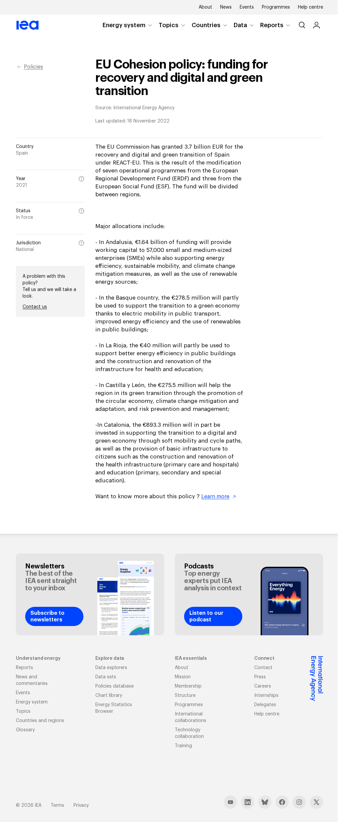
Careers (262, 686)
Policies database (114, 686)
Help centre (310, 7)
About (205, 7)
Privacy (81, 805)
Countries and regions (40, 720)
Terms (57, 805)
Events (247, 7)
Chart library (108, 695)
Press (260, 677)
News (226, 7)
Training (183, 746)
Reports (271, 25)
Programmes (276, 7)
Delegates (265, 704)
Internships (266, 695)
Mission (183, 677)
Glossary (25, 730)
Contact (263, 667)
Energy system (124, 25)
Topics (168, 25)
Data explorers (111, 667)
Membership (188, 686)
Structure (185, 695)
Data (240, 25)
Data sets (105, 677)
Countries (206, 25)
